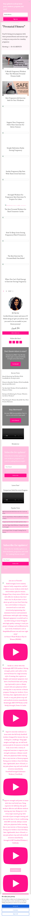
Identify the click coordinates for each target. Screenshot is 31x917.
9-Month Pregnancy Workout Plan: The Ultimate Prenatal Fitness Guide (15, 73)
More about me (15, 333)
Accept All (15, 906)
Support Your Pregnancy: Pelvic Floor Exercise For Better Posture (15, 124)
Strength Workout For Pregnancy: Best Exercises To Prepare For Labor (15, 197)
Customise (15, 910)
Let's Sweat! (15, 420)
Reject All (15, 914)
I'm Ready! (15, 364)
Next (10, 291)
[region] (15, 905)
